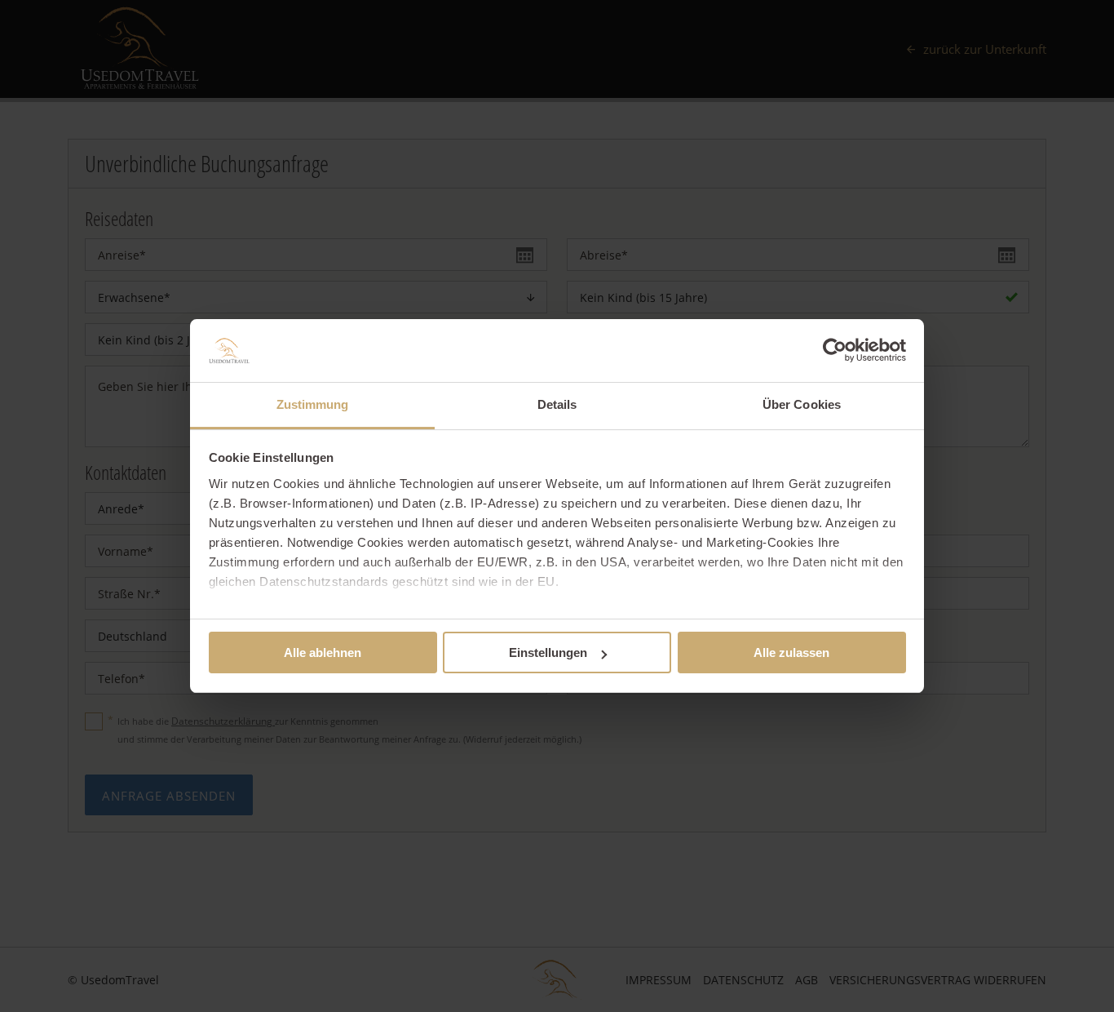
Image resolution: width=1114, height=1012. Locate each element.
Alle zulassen (791, 652)
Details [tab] (557, 404)
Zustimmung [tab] (312, 404)
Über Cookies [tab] (802, 404)
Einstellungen (548, 652)
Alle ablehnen (322, 652)
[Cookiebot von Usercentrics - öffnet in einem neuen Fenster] (834, 350)
